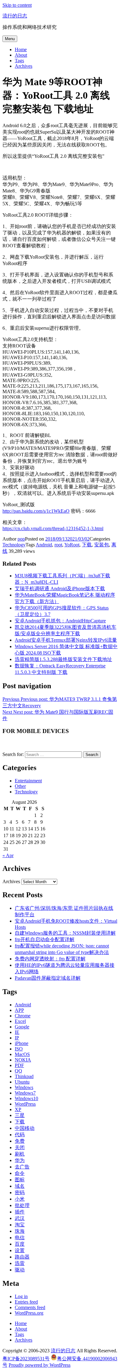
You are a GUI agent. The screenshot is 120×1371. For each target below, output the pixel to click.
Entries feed (26, 1302)
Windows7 (25, 1093)
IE (17, 1032)
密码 (20, 1192)
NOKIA (23, 1059)
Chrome (22, 1015)
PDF (19, 1065)
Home (21, 49)
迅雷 (20, 1263)
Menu (10, 38)
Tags (19, 60)
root (58, 544)
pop (21, 538)
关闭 (20, 1147)
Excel (20, 1021)
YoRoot (71, 544)
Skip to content (17, 5)
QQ (18, 1070)
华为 (20, 1160)
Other (20, 786)
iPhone (21, 1043)
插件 (20, 1211)
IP (17, 1037)
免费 (20, 1141)
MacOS (22, 1054)
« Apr (8, 855)
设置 (20, 1250)
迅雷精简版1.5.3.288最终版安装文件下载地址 (63, 659)
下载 (87, 544)
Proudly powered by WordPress (39, 1365)
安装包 (101, 544)
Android (44, 544)
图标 (20, 1179)
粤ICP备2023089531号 (26, 1358)
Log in (21, 1296)
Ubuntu (22, 1081)
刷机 (20, 1153)
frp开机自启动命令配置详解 (44, 939)
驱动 (20, 1269)
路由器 (22, 1256)
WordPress (25, 1104)
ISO (19, 1048)
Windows (24, 1087)
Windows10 (26, 1098)
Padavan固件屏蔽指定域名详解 (48, 978)
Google (22, 1026)
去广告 (22, 1166)
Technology (14, 544)
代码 (20, 1134)
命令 (20, 1173)
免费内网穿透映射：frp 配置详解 (50, 958)
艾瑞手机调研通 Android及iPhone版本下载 (60, 588)
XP (18, 1109)
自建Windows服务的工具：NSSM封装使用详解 (65, 933)
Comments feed (30, 1307)
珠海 (20, 1231)
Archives (23, 66)
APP (19, 1010)
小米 (20, 1199)
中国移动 (24, 1128)
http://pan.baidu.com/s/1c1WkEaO (36, 511)
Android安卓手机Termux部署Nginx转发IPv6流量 (66, 640)
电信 (20, 1237)
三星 (20, 1115)
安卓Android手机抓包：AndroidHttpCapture (60, 620)
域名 (20, 1186)
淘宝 (20, 1224)
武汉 (20, 1218)
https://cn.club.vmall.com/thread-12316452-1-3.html (52, 528)
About (21, 55)
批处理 (22, 1205)
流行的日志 (14, 15)
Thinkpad (24, 1076)
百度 (20, 1244)
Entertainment (28, 780)
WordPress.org (29, 1313)
